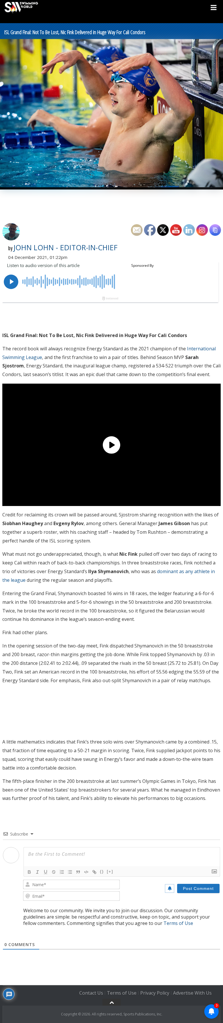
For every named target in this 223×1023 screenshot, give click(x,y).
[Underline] (46, 872)
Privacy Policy (154, 993)
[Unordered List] (70, 872)
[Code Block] (86, 872)
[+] (110, 871)
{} (102, 871)
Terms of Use (178, 923)
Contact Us (91, 993)
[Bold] (29, 872)
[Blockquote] (78, 872)
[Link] (94, 872)
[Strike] (54, 872)
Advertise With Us (192, 993)
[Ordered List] (62, 872)
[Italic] (37, 872)
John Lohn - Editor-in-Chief (65, 247)
